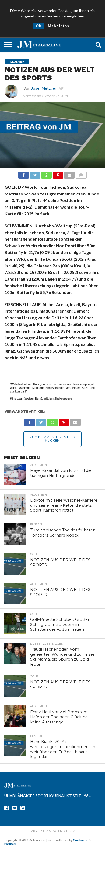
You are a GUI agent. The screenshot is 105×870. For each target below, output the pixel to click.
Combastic (80, 840)
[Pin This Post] (57, 173)
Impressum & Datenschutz (52, 831)
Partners (10, 844)
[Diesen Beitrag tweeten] (35, 173)
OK (39, 26)
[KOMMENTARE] (80, 173)
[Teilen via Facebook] (23, 173)
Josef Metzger (44, 88)
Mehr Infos (58, 26)
